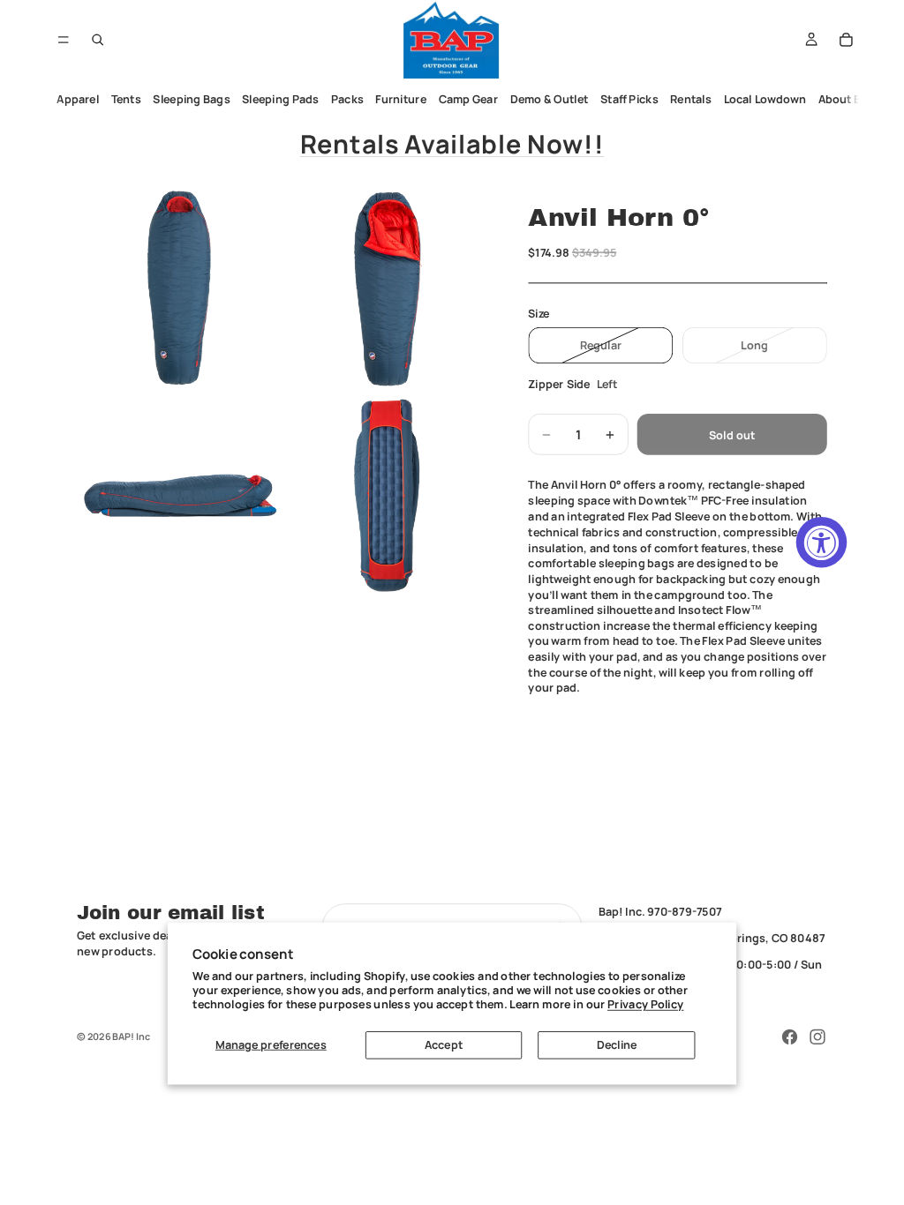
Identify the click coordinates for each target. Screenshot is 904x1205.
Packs (347, 99)
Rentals (691, 99)
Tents (126, 99)
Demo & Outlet (549, 99)
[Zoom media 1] (179, 287)
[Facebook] (790, 1037)
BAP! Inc (131, 1036)
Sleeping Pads (280, 99)
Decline (617, 1044)
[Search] (98, 39)
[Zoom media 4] (387, 495)
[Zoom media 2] (387, 287)
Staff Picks (629, 99)
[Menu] (63, 39)
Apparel (78, 99)
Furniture (401, 99)
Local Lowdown (765, 99)
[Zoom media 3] (179, 495)
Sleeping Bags (192, 99)
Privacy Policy (645, 1004)
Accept (444, 1044)
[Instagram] (817, 1037)
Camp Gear (469, 99)
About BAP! (848, 99)
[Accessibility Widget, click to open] (822, 542)
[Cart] (846, 39)
